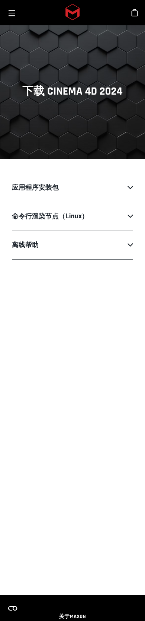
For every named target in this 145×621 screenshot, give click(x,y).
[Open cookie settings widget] (13, 608)
